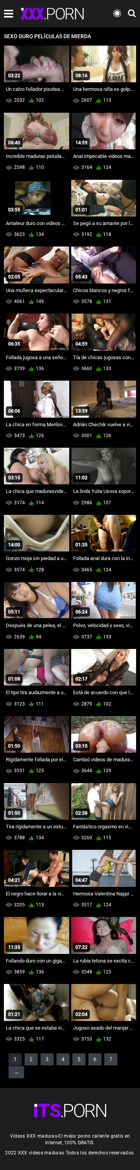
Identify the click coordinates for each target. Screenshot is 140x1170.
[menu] (8, 13)
